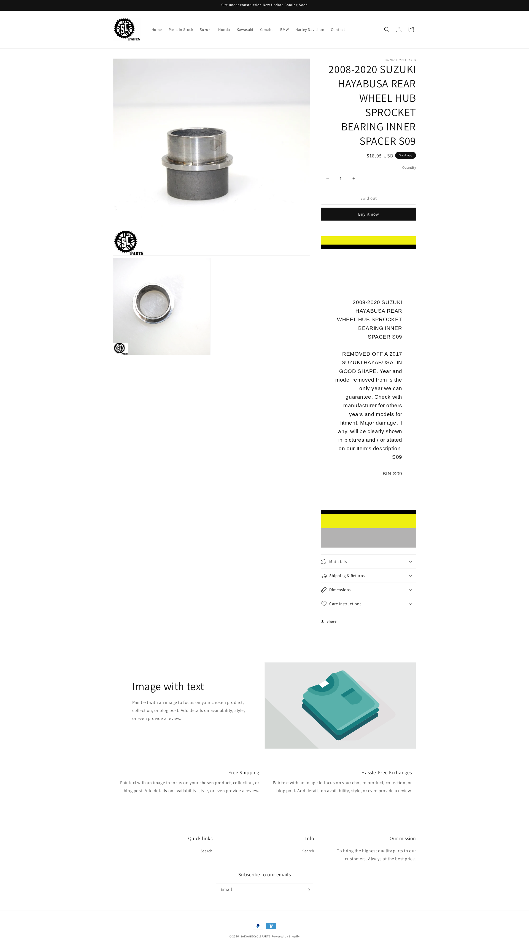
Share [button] (331, 621)
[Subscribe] (308, 889)
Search (207, 851)
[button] (387, 29)
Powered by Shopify (285, 936)
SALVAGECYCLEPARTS (256, 936)
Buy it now (368, 214)
